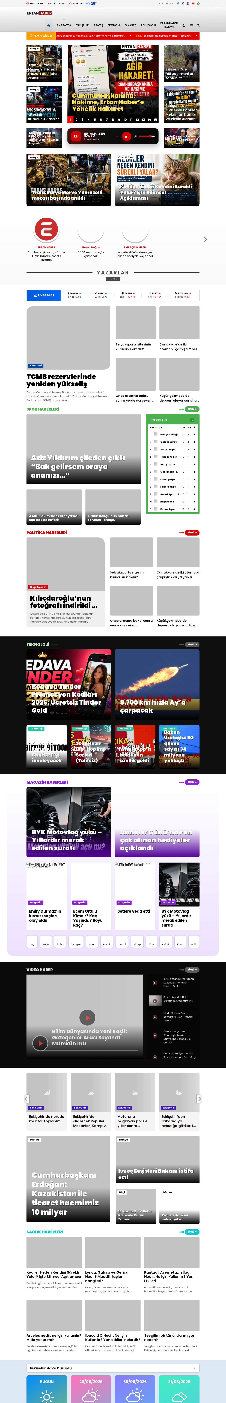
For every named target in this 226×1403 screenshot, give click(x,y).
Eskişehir (82, 25)
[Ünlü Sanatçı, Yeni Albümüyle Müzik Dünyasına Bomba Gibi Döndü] (155, 1039)
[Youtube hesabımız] (193, 3)
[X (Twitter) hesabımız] (183, 3)
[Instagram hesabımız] (188, 3)
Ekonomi (114, 25)
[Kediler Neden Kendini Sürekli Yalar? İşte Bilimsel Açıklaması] (157, 205)
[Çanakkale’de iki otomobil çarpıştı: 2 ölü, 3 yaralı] (179, 322)
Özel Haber (125, 157)
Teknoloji (148, 25)
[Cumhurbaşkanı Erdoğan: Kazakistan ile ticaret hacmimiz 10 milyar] (68, 1221)
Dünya (34, 1139)
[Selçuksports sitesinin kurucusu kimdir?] (136, 322)
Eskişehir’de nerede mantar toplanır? (90, 35)
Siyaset (130, 25)
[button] (49, 25)
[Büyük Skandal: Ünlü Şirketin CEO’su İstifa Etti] (155, 1005)
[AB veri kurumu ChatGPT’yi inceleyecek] (46, 768)
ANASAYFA (63, 25)
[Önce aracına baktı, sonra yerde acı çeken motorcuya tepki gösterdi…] (136, 374)
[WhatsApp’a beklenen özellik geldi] (135, 768)
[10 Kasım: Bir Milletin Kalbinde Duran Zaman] (136, 1223)
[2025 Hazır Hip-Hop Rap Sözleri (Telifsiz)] (91, 768)
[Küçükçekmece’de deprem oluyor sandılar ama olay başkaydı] (179, 374)
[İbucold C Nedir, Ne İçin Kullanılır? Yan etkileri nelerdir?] (113, 1315)
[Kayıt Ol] (184, 25)
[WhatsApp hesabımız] (198, 3)
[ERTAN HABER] (39, 13)
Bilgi (33, 587)
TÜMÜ (113, 278)
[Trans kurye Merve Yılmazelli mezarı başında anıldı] (68, 205)
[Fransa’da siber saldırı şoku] (179, 1223)
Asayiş (98, 25)
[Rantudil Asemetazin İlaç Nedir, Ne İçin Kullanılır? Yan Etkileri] (172, 1252)
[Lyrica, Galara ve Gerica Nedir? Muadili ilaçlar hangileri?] (113, 1252)
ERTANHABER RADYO (169, 25)
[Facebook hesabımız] (178, 3)
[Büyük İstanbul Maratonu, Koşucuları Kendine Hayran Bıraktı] (155, 987)
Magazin (35, 902)
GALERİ (37, 3)
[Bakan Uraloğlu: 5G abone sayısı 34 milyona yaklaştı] (179, 768)
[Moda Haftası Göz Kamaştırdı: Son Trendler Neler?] (155, 1021)
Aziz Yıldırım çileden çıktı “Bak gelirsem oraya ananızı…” (168, 35)
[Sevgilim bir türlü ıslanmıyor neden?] (172, 1315)
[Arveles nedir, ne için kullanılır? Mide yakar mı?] (54, 1315)
